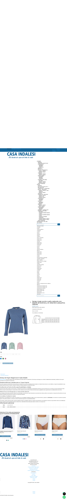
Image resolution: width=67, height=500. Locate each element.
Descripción (3, 374)
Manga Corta (42, 173)
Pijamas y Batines (42, 179)
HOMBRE (38, 227)
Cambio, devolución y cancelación (33, 470)
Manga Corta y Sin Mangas (41, 261)
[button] (30, 302)
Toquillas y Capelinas (44, 188)
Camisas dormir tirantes (43, 217)
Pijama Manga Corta (44, 218)
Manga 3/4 (41, 196)
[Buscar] (59, 224)
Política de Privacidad (33, 476)
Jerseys (40, 168)
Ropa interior (41, 183)
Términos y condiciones (33, 468)
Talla (1, 352)
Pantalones (41, 175)
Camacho (41, 167)
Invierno (41, 165)
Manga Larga (42, 174)
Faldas (40, 201)
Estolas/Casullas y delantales (43, 187)
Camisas (38, 241)
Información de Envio (33, 469)
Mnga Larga (39, 278)
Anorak (40, 162)
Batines (41, 180)
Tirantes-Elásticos (43, 163)
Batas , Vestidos (42, 189)
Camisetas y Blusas (43, 194)
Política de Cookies (33, 477)
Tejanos (41, 178)
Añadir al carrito (7, 363)
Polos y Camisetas (40, 237)
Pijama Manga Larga (44, 219)
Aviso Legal (33, 475)
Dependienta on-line (42, 221)
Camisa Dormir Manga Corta (42, 285)
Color (1, 356)
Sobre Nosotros (33, 472)
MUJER (38, 255)
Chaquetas (41, 164)
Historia (33, 474)
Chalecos (38, 236)
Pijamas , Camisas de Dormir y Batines (43, 210)
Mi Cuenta (33, 465)
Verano (41, 166)
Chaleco (40, 193)
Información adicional (4, 375)
